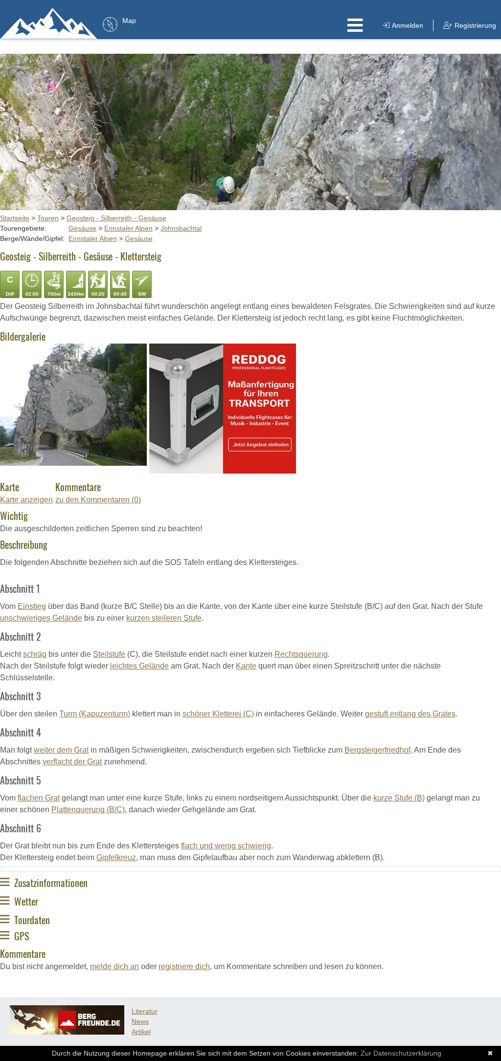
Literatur (145, 1011)
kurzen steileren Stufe (164, 618)
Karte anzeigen (26, 500)
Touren (48, 218)
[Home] (49, 23)
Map (129, 20)
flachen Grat (39, 798)
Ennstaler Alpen (128, 228)
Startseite (14, 218)
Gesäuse (82, 228)
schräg (34, 654)
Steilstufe (109, 654)
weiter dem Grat (61, 750)
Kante (246, 666)
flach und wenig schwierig (226, 846)
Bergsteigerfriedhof (377, 750)
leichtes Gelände (139, 666)
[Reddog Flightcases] (222, 471)
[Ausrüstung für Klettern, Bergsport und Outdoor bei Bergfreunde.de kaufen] (67, 1032)
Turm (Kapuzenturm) (94, 714)
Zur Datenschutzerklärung (401, 1053)
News (140, 1021)
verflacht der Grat (72, 762)
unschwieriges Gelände (41, 618)
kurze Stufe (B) (399, 798)
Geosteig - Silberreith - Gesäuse (116, 218)
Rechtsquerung (301, 654)
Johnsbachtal (181, 228)
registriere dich (184, 966)
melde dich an (114, 966)
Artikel (141, 1032)
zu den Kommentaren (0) (98, 500)
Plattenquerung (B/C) (88, 809)
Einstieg (32, 606)
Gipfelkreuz (116, 857)
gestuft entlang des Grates (410, 714)
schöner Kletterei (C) (218, 714)
